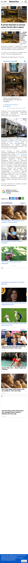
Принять (24, 561)
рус (5, 1)
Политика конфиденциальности (8, 560)
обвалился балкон (13, 141)
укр (2, 1)
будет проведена (21, 154)
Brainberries (14, 224)
